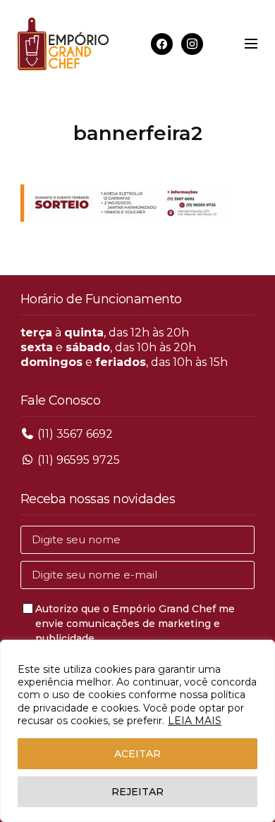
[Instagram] (192, 43)
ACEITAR (137, 753)
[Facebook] (162, 43)
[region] (137, 731)
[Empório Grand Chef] (63, 44)
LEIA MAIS (194, 720)
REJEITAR (137, 791)
